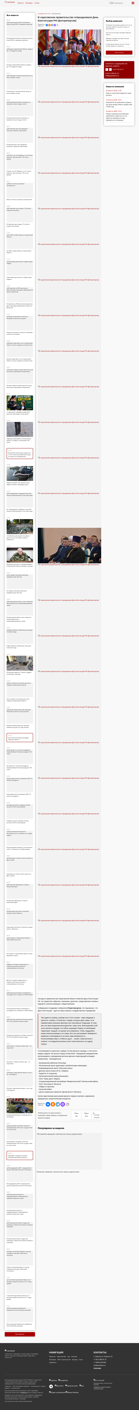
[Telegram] (52, 25)
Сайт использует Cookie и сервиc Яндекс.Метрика (18, 1401)
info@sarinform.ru (112, 76)
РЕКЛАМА (97, 1368)
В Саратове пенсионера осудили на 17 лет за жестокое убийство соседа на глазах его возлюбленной (119, 26)
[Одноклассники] (49, 25)
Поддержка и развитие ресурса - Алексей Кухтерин (102, 1388)
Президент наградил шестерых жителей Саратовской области (117, 39)
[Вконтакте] (59, 1386)
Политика (74, 1356)
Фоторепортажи (56, 13)
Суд (68, 1356)
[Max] (106, 69)
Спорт (81, 1359)
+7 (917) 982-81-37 (100, 1359)
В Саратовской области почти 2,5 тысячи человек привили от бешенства (117, 45)
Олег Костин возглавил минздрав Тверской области (118, 33)
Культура (75, 1359)
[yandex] (57, 1392)
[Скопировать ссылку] (57, 25)
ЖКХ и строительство (64, 1359)
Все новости (13, 15)
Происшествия (61, 1356)
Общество (52, 1356)
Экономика (52, 1359)
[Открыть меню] (133, 3)
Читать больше (119, 52)
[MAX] (55, 25)
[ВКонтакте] (47, 25)
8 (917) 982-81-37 (118, 69)
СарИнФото (52, 1362)
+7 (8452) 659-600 (100, 1362)
